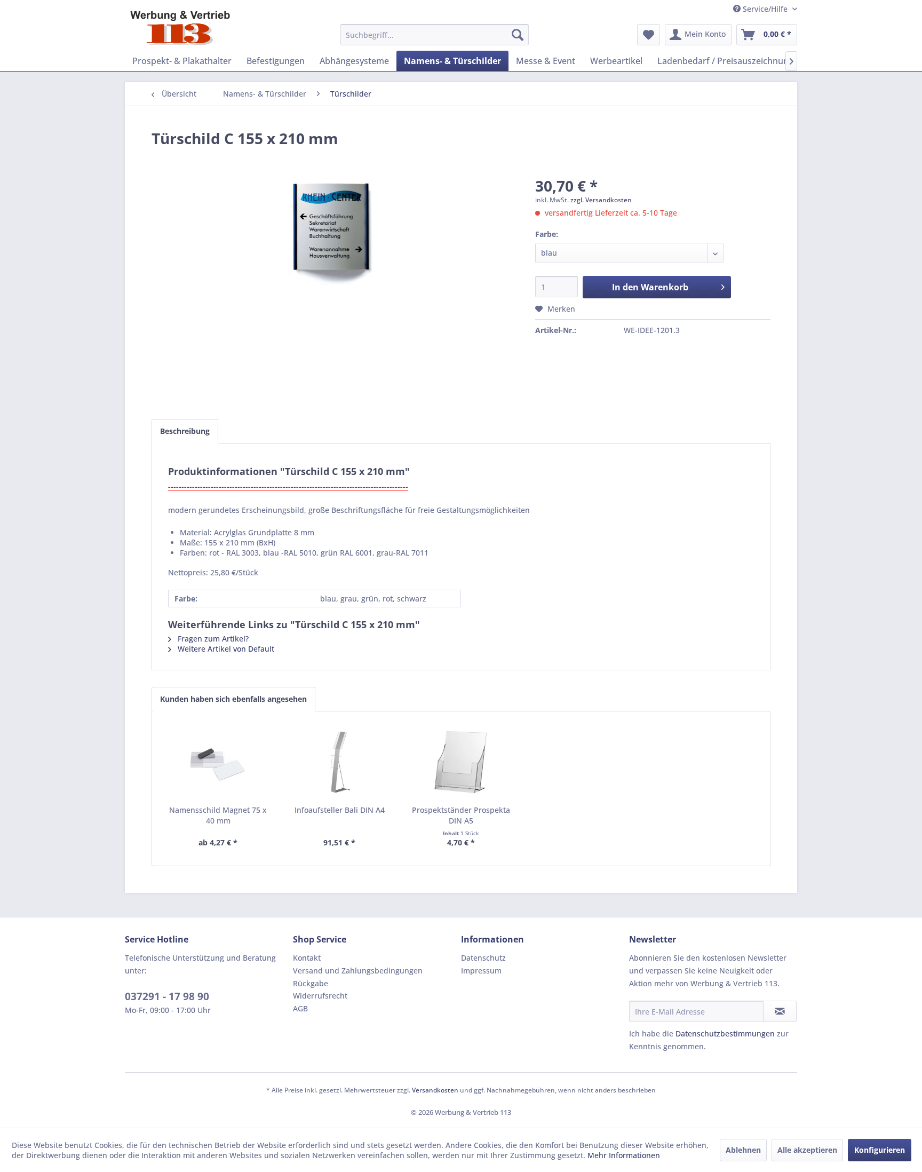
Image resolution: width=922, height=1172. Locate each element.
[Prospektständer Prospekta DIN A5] (461, 762)
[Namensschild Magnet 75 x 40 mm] (218, 762)
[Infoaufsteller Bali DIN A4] (340, 762)
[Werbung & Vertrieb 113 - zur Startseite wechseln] (180, 28)
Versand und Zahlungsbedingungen (358, 970)
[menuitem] (434, 34)
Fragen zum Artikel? (212, 638)
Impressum (481, 970)
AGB (300, 1008)
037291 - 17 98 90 (167, 996)
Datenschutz (483, 958)
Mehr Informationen (623, 1155)
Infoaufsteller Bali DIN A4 (340, 810)
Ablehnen (743, 1150)
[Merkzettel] (648, 34)
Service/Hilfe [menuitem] (765, 9)
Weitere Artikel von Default (225, 649)
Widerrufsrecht (320, 996)
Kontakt (307, 958)
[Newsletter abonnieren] (780, 1011)
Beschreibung (185, 431)
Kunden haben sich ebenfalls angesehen (233, 699)
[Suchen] (517, 34)
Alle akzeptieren (807, 1150)
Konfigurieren (879, 1150)
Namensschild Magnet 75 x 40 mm (218, 815)
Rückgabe (310, 983)
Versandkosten (435, 1090)
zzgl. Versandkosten (601, 199)
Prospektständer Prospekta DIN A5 (461, 815)
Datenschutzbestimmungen (725, 1033)
